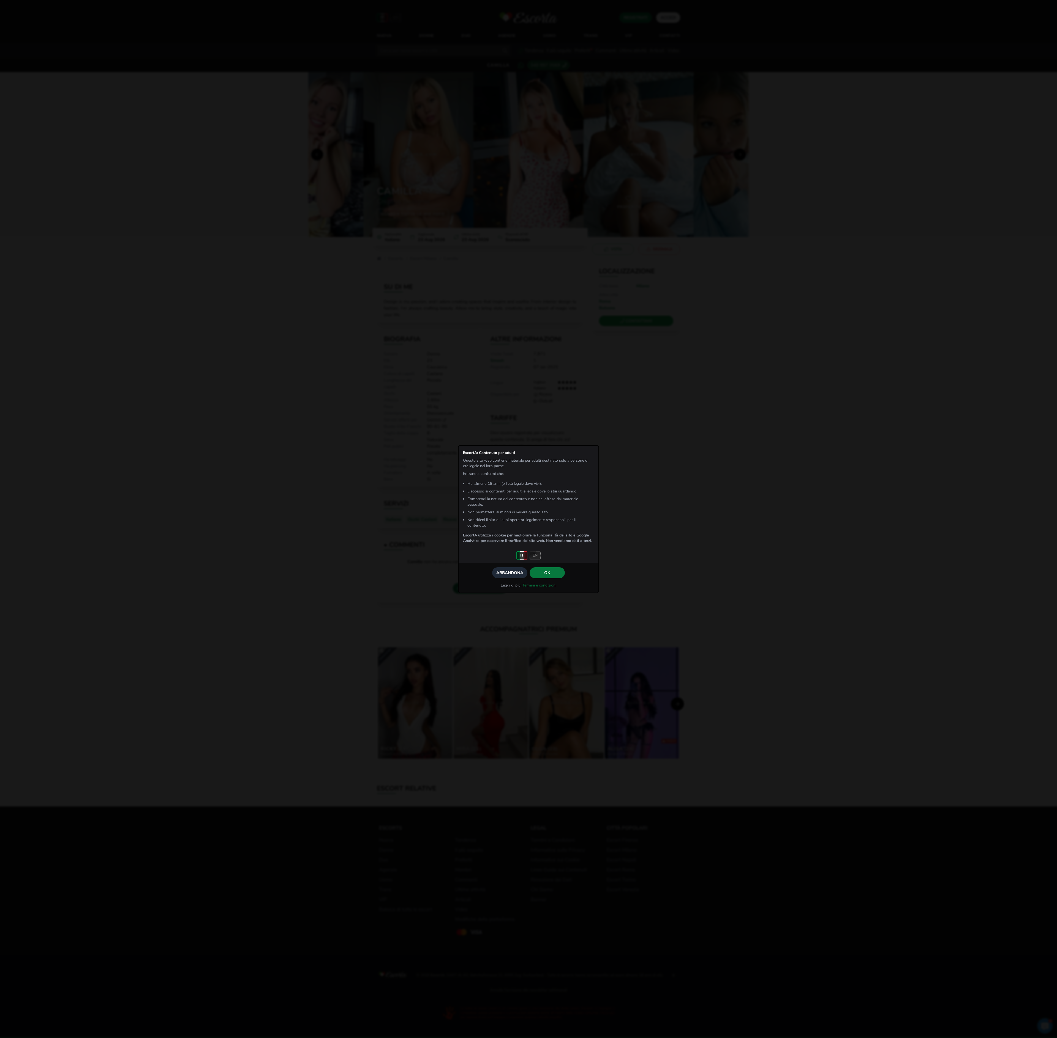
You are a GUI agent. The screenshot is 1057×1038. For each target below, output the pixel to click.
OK (547, 573)
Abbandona (509, 573)
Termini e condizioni (539, 585)
